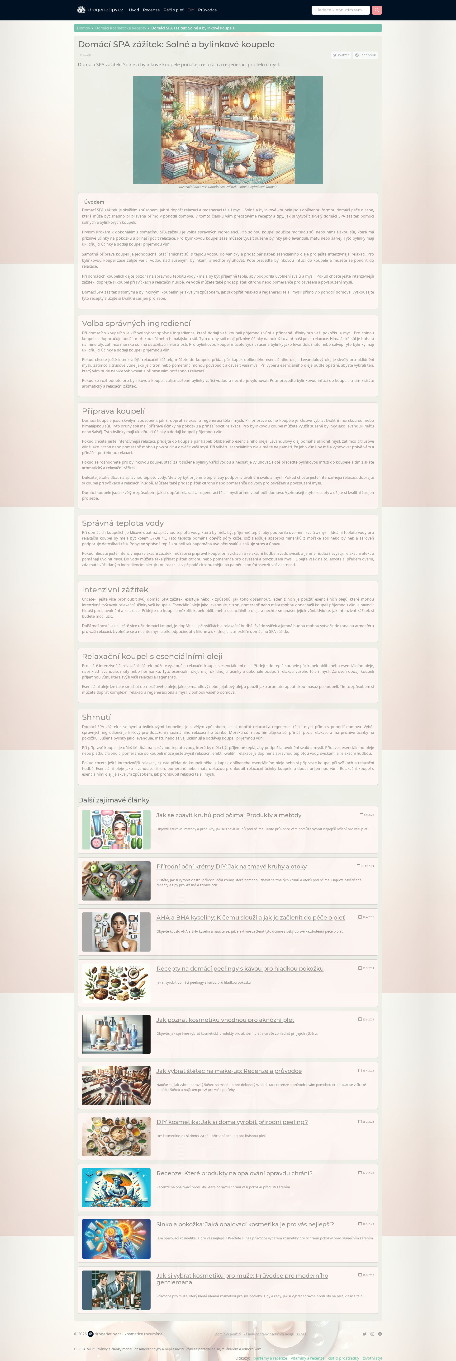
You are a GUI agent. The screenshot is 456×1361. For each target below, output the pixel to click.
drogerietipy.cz (105, 10)
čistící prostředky (343, 1358)
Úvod (134, 10)
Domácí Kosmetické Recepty (120, 28)
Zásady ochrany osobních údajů (269, 1334)
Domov (83, 28)
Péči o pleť (174, 10)
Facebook (367, 55)
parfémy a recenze (270, 1358)
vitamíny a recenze (307, 1358)
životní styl (372, 1358)
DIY (191, 10)
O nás (301, 1334)
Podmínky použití (227, 1334)
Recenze (151, 10)
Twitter (343, 55)
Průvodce (207, 10)
